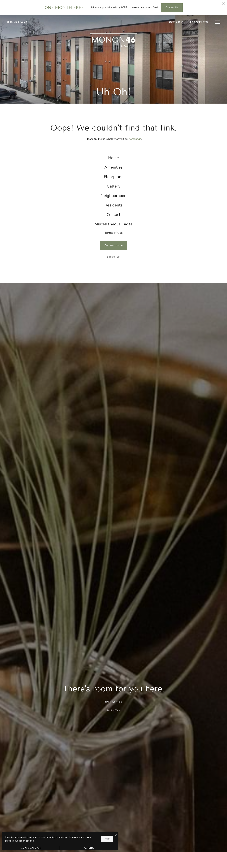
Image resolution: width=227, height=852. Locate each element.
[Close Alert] (223, 4)
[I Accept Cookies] (116, 835)
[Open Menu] (217, 22)
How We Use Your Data (30, 848)
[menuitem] (114, 158)
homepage (135, 139)
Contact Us (89, 848)
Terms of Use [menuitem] (114, 233)
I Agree (107, 839)
